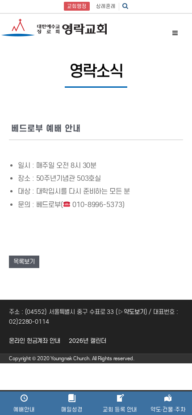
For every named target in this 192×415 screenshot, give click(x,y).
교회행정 (77, 6)
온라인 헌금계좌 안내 (34, 341)
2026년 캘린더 (87, 341)
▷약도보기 (131, 312)
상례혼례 (106, 6)
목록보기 (24, 261)
